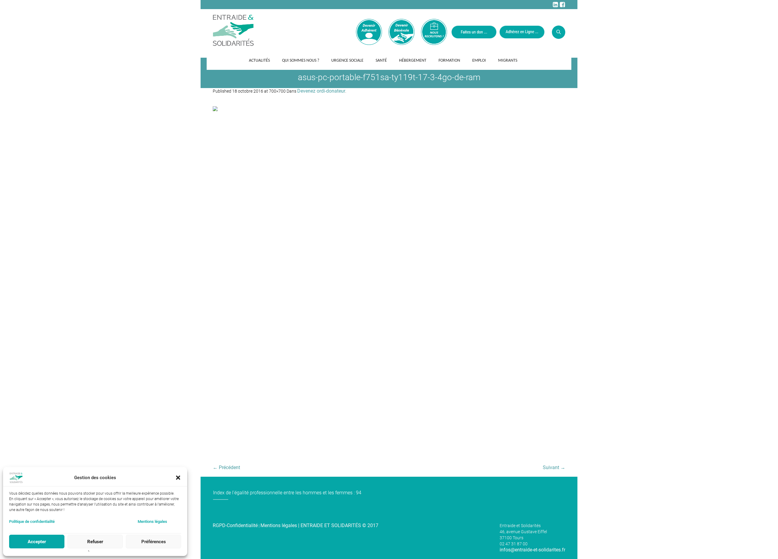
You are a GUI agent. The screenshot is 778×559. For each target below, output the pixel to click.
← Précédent (226, 467)
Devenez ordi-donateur (321, 91)
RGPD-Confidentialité (235, 525)
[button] (178, 478)
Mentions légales (152, 521)
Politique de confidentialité (32, 521)
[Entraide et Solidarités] (233, 29)
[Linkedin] (555, 5)
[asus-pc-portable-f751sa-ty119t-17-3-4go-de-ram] (389, 282)
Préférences (153, 541)
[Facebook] (562, 5)
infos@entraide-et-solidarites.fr (532, 550)
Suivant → (554, 467)
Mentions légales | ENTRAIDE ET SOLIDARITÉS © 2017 (319, 525)
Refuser (95, 541)
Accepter (37, 541)
